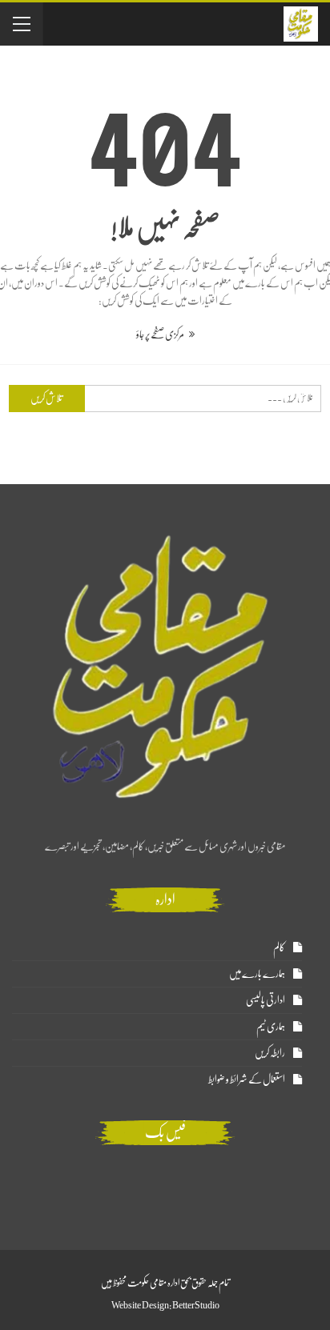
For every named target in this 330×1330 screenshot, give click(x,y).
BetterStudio (195, 1305)
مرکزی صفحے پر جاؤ (160, 334)
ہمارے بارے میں (257, 973)
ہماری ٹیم (270, 1026)
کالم (279, 947)
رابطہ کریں (270, 1052)
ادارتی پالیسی (265, 999)
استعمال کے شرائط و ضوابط (246, 1079)
